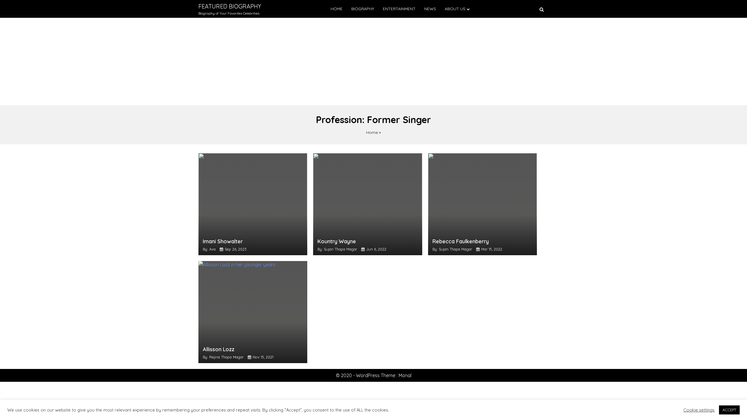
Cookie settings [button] (699, 410)
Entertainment (399, 8)
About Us (455, 8)
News (430, 8)
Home (337, 8)
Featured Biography (229, 6)
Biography (362, 8)
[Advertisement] (373, 61)
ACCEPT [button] (729, 409)
